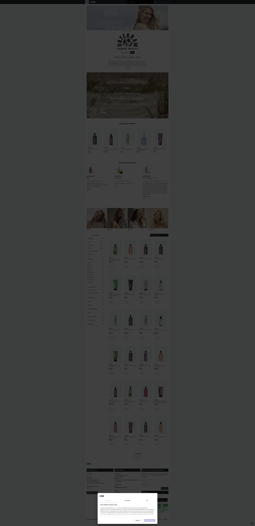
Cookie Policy (147, 515)
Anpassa (137, 520)
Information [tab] (127, 500)
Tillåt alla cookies (150, 520)
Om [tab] (147, 500)
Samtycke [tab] (108, 500)
